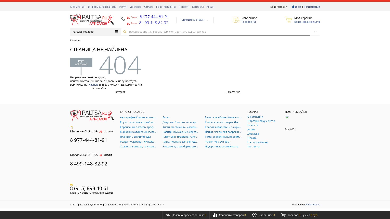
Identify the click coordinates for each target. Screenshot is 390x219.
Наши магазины (166, 7)
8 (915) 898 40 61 (89, 188)
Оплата (148, 7)
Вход (298, 7)
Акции (210, 7)
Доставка (135, 7)
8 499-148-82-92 (88, 163)
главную (93, 84)
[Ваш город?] (286, 7)
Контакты (198, 7)
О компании (77, 7)
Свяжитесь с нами (193, 19)
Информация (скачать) (102, 7)
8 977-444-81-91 (154, 16)
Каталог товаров (83, 31)
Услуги (123, 7)
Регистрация (312, 7)
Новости (184, 7)
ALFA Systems (313, 204)
